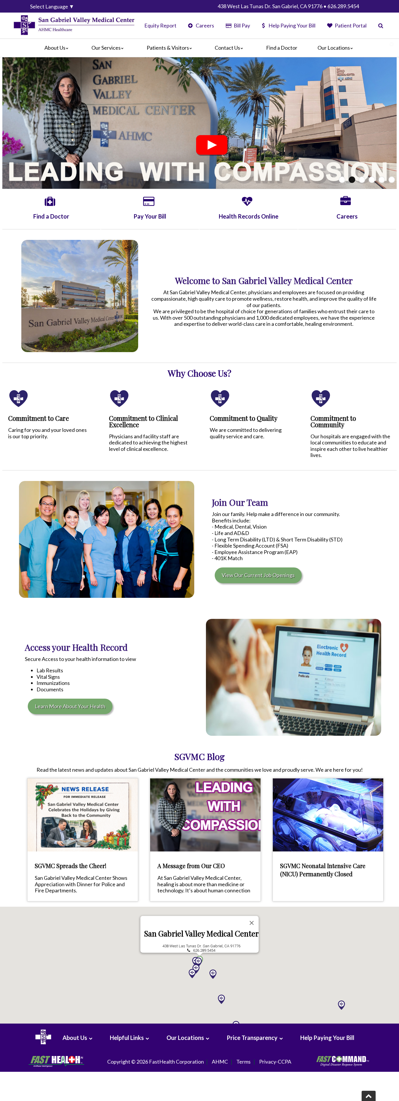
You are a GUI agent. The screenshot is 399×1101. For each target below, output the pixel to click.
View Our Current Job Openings (258, 575)
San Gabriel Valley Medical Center (201, 933)
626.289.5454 (204, 950)
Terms (243, 1061)
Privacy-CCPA (275, 1061)
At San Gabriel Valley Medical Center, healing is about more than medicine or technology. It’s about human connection (203, 884)
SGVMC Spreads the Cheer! (70, 866)
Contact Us (227, 47)
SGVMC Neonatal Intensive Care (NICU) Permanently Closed (322, 870)
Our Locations (334, 47)
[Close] (252, 923)
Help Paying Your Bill (291, 25)
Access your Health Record (76, 647)
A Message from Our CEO (191, 866)
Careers (204, 25)
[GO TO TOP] (369, 1096)
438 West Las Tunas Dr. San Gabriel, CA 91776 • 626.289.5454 (288, 6)
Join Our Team (240, 502)
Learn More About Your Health (70, 706)
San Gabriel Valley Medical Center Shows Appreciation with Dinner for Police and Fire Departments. (81, 884)
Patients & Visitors (168, 47)
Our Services (106, 47)
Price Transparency (252, 1037)
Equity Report (160, 25)
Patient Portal (350, 25)
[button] (221, 999)
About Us (54, 47)
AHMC (220, 1061)
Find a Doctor (281, 47)
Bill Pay (241, 25)
